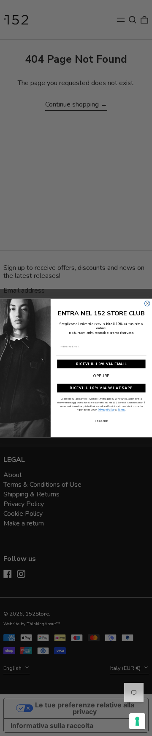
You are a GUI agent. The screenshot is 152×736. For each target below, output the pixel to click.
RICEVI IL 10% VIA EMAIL (101, 364)
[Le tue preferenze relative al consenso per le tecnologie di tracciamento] (137, 721)
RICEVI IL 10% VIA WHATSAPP (101, 388)
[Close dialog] (147, 303)
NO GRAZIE (101, 421)
